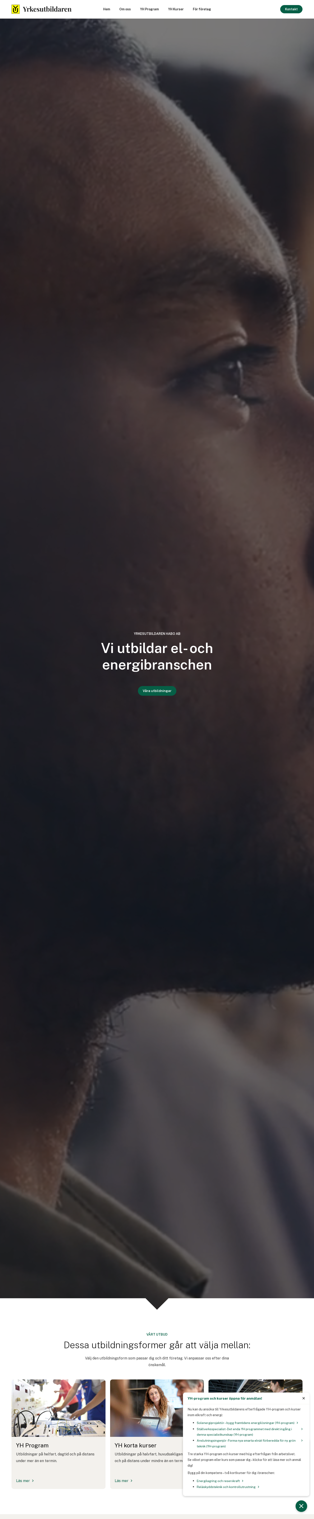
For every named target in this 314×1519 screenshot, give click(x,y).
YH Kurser (176, 9)
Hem (106, 9)
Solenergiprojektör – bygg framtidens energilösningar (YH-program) (245, 1423)
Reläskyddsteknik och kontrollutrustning (226, 1487)
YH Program (149, 9)
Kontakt (291, 9)
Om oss (125, 9)
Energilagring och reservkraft (218, 1481)
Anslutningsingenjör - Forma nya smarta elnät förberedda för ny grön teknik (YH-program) (246, 1443)
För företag (202, 9)
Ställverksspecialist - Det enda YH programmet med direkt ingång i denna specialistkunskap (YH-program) (244, 1431)
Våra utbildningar (157, 691)
